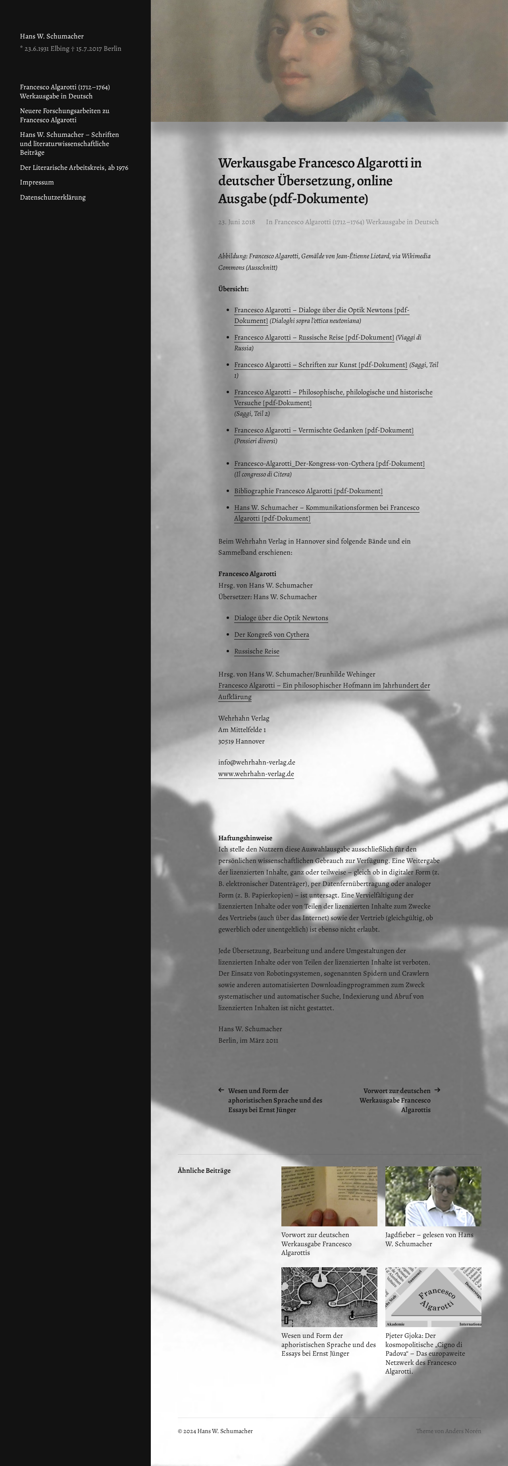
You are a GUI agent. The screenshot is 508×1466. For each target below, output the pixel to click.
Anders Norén (463, 1431)
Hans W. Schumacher (52, 36)
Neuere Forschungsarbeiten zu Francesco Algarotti (65, 115)
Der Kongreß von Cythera (271, 634)
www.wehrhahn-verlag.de (256, 773)
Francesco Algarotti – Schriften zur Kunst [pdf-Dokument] (321, 364)
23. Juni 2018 (236, 222)
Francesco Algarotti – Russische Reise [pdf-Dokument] (314, 337)
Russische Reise (256, 651)
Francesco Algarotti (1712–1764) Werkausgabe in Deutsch (65, 91)
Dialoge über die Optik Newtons (281, 618)
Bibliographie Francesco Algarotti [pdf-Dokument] (308, 491)
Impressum (37, 182)
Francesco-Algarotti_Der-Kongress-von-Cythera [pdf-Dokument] (329, 463)
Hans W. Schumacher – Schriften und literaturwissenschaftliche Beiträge (69, 143)
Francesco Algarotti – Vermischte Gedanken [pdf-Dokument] (324, 430)
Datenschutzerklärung (53, 197)
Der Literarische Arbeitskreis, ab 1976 (74, 167)
